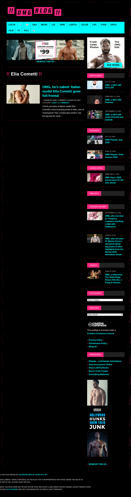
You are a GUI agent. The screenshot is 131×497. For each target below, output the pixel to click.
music (44, 25)
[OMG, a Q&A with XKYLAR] (94, 88)
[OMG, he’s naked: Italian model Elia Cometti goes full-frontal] (23, 102)
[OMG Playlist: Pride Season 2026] (94, 157)
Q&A (34, 25)
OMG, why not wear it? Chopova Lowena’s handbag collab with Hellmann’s (114, 221)
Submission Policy (98, 343)
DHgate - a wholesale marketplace (105, 361)
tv (18, 30)
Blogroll (92, 346)
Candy (54, 103)
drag (113, 25)
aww (62, 25)
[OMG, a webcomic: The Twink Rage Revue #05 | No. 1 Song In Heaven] (94, 277)
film (11, 30)
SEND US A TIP (41, 475)
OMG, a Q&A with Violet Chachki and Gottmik (114, 117)
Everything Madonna (99, 374)
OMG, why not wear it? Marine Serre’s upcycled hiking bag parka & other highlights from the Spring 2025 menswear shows (114, 247)
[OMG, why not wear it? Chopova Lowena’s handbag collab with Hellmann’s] (94, 219)
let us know (11, 489)
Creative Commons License (100, 333)
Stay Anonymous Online (100, 364)
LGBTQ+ (73, 25)
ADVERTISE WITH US (27, 475)
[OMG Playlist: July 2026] (94, 142)
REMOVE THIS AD (45, 62)
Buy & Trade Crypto (98, 371)
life (94, 25)
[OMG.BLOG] (35, 11)
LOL (54, 25)
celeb (84, 25)
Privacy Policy (96, 340)
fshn (103, 25)
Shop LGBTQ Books (99, 368)
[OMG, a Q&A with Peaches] (94, 102)
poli (26, 30)
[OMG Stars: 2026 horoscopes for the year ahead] (94, 180)
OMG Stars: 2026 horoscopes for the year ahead (114, 180)
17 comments (63, 103)
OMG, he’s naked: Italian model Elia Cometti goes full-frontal (61, 91)
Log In (11, 25)
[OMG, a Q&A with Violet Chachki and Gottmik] (94, 117)
